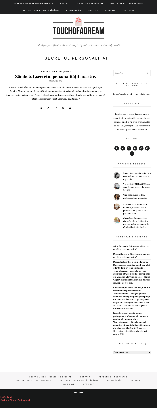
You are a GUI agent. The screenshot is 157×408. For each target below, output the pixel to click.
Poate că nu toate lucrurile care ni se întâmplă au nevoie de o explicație (137, 176)
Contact (65, 3)
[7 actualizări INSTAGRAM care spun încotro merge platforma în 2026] (116, 187)
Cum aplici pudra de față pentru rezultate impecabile (135, 196)
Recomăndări (73, 10)
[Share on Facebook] (56, 108)
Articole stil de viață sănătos (41, 10)
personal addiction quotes (56, 72)
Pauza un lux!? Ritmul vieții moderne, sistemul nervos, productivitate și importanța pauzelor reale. (135, 209)
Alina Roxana (119, 246)
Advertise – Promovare (90, 3)
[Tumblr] (132, 153)
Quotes (92, 10)
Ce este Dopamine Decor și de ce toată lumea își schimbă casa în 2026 (130, 331)
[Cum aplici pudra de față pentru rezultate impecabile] (116, 197)
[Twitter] (123, 148)
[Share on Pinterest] (63, 108)
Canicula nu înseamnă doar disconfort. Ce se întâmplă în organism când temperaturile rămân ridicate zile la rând (136, 223)
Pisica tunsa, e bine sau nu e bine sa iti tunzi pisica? (131, 248)
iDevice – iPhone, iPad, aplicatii (15, 400)
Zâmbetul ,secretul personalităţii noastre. (55, 76)
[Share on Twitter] (41, 108)
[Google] (129, 148)
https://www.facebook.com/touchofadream (132, 94)
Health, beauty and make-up (127, 3)
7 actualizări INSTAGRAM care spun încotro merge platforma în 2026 (136, 187)
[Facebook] (116, 148)
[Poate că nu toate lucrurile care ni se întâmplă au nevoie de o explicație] (116, 176)
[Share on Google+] (49, 108)
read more (73, 98)
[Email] (147, 148)
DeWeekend (6, 397)
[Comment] (70, 108)
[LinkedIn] (135, 148)
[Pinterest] (141, 148)
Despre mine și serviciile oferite (33, 3)
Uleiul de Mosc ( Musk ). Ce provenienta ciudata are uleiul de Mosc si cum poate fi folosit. (131, 279)
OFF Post (129, 10)
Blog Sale (111, 10)
